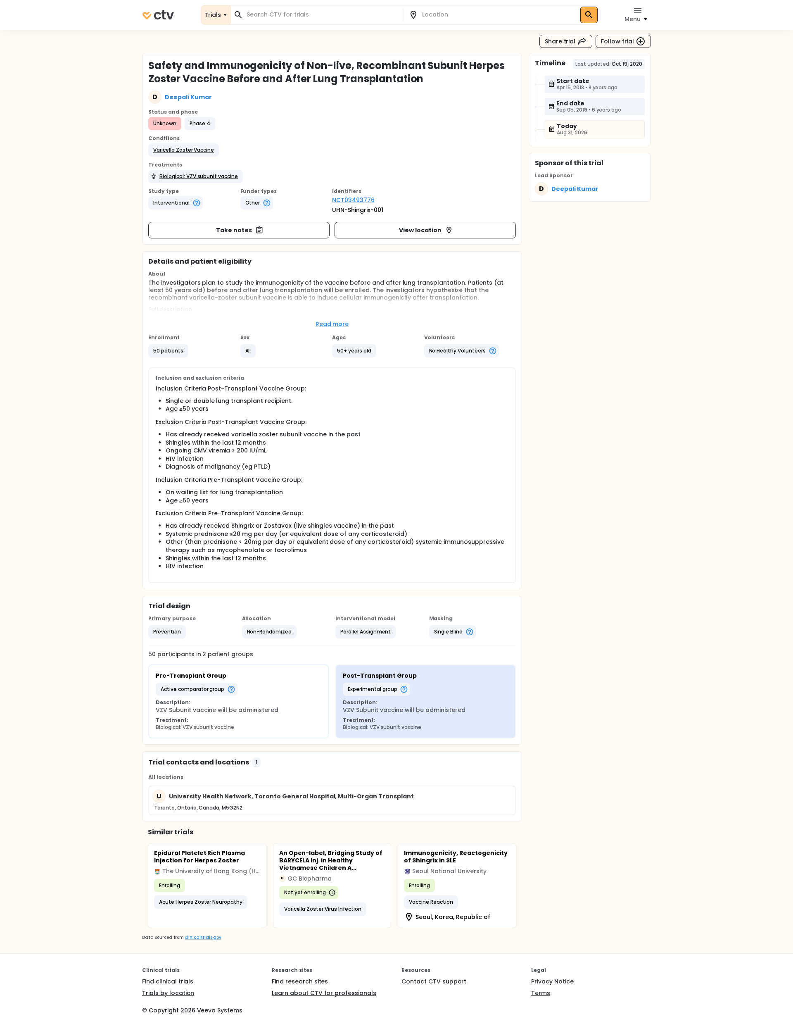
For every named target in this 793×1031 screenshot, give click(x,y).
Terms (540, 993)
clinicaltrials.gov (203, 937)
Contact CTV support (433, 981)
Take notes (234, 230)
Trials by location (168, 993)
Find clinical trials (167, 981)
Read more (332, 324)
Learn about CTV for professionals (324, 993)
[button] (183, 150)
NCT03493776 (353, 200)
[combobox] (322, 14)
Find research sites (300, 981)
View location (420, 230)
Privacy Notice (552, 981)
